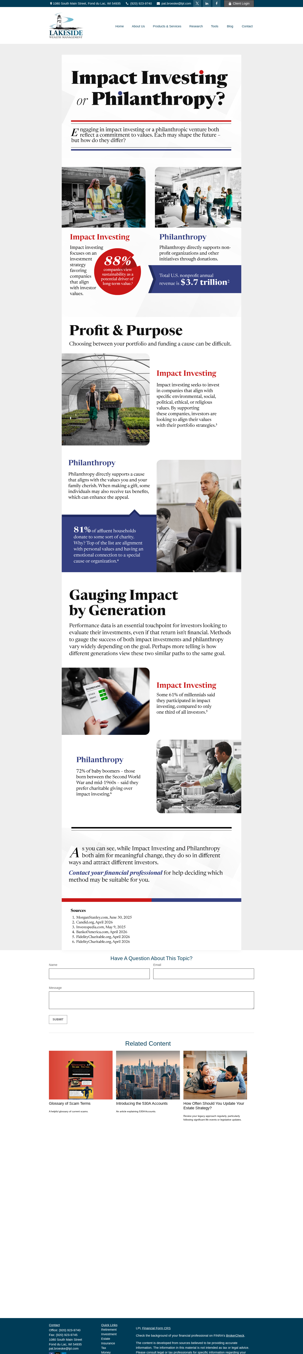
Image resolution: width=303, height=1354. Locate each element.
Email (157, 965)
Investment (109, 1334)
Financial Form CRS (156, 1328)
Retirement (109, 1329)
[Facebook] (216, 3)
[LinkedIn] (207, 3)
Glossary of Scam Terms (69, 1103)
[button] (119, 26)
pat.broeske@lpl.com (176, 3)
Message (55, 988)
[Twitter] (197, 3)
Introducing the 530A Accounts (142, 1103)
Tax (103, 1348)
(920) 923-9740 (141, 3)
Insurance (108, 1343)
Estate (105, 1339)
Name (53, 965)
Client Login (241, 3)
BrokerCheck (235, 1335)
